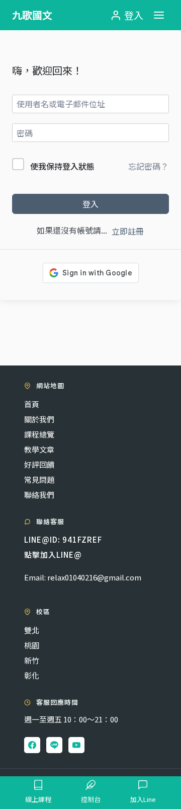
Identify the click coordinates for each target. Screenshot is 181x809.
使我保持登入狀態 (62, 166)
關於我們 (39, 419)
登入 (90, 204)
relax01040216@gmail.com (94, 577)
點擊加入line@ (53, 554)
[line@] (54, 745)
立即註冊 (128, 231)
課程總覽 (39, 434)
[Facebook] (32, 745)
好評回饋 (39, 464)
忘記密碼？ (148, 166)
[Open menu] (158, 15)
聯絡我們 (39, 494)
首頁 (31, 404)
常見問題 (39, 479)
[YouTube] (76, 745)
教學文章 (39, 449)
